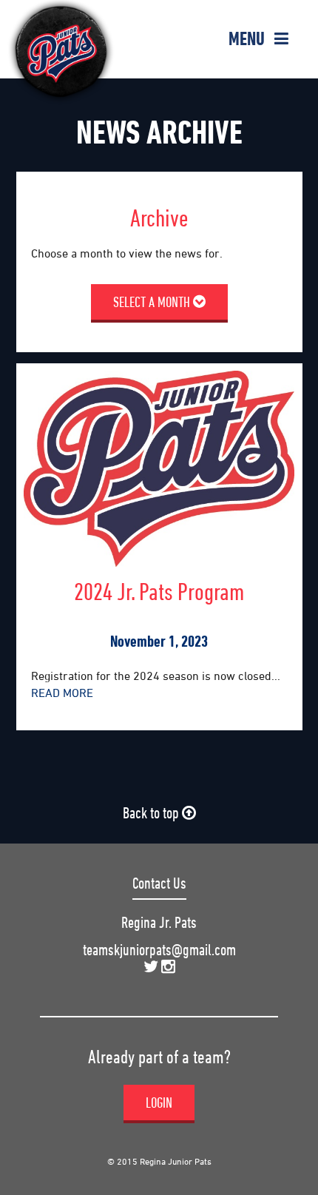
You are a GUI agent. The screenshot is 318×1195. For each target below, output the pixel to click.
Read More (62, 692)
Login (159, 1102)
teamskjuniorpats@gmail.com (159, 949)
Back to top (152, 813)
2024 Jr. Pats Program (159, 591)
